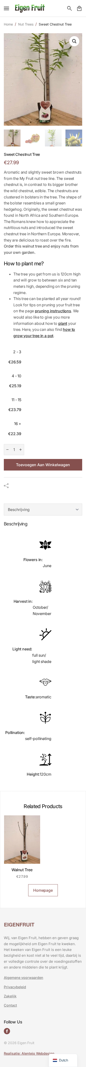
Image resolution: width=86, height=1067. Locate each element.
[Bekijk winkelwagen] (79, 8)
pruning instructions (53, 310)
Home (8, 24)
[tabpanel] (43, 652)
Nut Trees (25, 24)
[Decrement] (7, 449)
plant (62, 323)
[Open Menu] (6, 8)
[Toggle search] (69, 8)
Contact (10, 1005)
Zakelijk (10, 996)
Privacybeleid (15, 987)
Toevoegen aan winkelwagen (43, 464)
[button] (74, 41)
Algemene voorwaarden (23, 977)
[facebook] (7, 1031)
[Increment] (20, 449)
